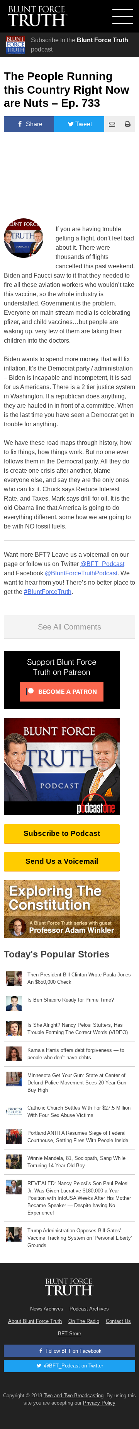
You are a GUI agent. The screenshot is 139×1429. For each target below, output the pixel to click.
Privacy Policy (99, 1403)
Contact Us (118, 1321)
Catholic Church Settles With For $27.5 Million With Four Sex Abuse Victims (79, 1111)
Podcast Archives (89, 1309)
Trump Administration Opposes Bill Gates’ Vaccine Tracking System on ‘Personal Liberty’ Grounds (79, 1238)
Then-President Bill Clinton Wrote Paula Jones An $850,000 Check (79, 978)
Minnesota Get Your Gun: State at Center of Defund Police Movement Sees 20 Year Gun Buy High (76, 1082)
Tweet (83, 124)
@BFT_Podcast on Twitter (72, 1366)
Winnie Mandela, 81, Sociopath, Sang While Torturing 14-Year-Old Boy (76, 1161)
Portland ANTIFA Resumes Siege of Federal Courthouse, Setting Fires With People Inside (77, 1136)
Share (33, 124)
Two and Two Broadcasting (73, 1395)
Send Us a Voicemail (61, 861)
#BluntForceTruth (47, 591)
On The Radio (83, 1321)
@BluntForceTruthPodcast (81, 573)
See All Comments (69, 627)
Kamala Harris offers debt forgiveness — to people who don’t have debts (75, 1053)
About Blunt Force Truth (35, 1321)
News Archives (46, 1309)
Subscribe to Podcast (62, 833)
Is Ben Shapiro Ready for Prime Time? (70, 1000)
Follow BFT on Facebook (73, 1351)
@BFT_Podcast (102, 564)
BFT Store (69, 1333)
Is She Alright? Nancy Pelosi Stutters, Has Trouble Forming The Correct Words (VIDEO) (77, 1028)
